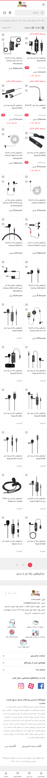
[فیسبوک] (41, 686)
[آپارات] (31, 686)
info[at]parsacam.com (32, 603)
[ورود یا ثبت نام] (10, 12)
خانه (42, 20)
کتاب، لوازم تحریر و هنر (31, 20)
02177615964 (36, 600)
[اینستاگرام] (21, 686)
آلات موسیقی (16, 20)
